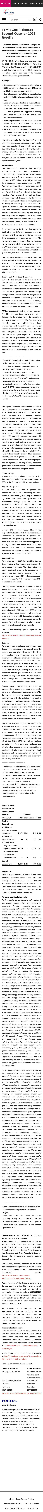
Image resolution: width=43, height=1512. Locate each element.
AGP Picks (5, 3)
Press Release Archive (25, 1499)
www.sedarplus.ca (30, 1346)
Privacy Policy (32, 1508)
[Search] (29, 19)
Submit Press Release (13, 1504)
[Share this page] (39, 20)
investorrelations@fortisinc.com (14, 1393)
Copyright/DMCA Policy (14, 1508)
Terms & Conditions (31, 1504)
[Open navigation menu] (4, 20)
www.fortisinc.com (13, 1346)
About (11, 1499)
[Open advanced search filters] (34, 19)
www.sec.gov (7, 1348)
